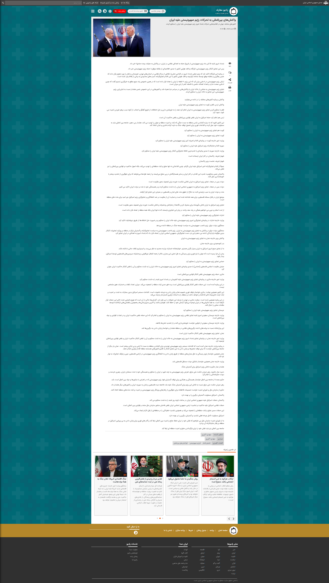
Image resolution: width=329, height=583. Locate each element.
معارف (202, 563)
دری (218, 570)
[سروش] (105, 11)
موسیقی (185, 566)
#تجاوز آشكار (206, 443)
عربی (202, 566)
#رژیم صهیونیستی (195, 443)
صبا (218, 559)
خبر (234, 549)
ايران (233, 553)
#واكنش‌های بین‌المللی (181, 443)
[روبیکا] (109, 11)
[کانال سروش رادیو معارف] (135, 533)
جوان (202, 556)
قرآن (233, 563)
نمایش (233, 566)
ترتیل (202, 553)
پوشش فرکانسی (156, 11)
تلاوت (233, 556)
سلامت (232, 559)
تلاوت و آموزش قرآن (180, 556)
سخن (186, 559)
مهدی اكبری (206, 434)
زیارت (233, 573)
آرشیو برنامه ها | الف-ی (136, 11)
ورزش (218, 566)
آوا (219, 549)
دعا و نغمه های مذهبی (180, 563)
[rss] (100, 11)
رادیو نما (135, 559)
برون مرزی (231, 570)
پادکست (185, 570)
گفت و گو (216, 563)
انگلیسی (201, 570)
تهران (218, 556)
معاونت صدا (133, 549)
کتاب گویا (184, 553)
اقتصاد (202, 549)
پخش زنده (121, 11)
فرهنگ (202, 559)
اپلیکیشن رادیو (132, 553)
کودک (186, 549)
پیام (218, 553)
